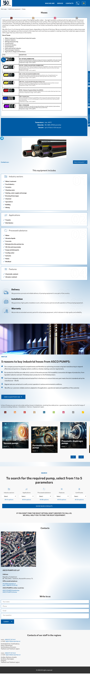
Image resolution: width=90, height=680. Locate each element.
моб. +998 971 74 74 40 (10, 585)
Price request (79, 162)
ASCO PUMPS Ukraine (10, 592)
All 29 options (79, 499)
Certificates (79, 492)
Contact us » (5, 162)
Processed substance (44, 492)
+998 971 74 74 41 (10, 639)
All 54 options (26, 499)
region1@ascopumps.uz (12, 641)
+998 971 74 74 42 (10, 653)
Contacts (69, 3)
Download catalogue (89, 95)
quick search (89, 118)
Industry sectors (9, 492)
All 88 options (44, 499)
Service (60, 3)
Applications (26, 492)
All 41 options (9, 499)
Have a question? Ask (12, 397)
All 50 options (61, 499)
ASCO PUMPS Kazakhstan (11, 590)
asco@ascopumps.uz (9, 583)
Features (61, 492)
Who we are (49, 3)
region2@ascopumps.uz (12, 654)
